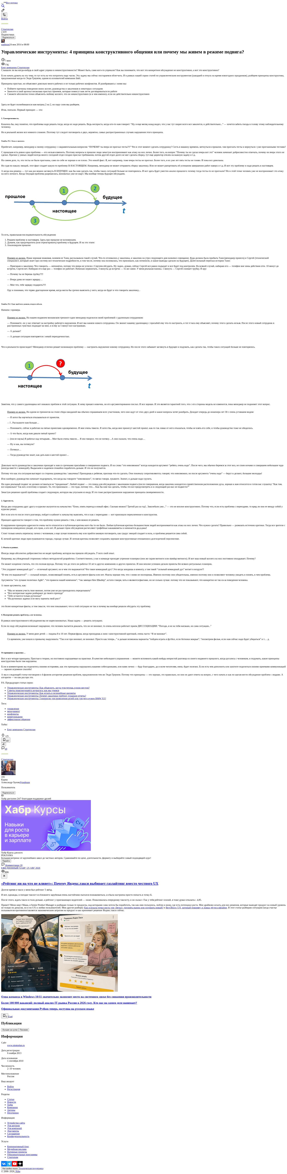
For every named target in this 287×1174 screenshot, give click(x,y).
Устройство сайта (16, 1123)
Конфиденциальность (18, 1136)
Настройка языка (10, 1168)
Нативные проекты (17, 1152)
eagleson (5, 44)
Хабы (10, 1104)
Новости (11, 1102)
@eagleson (24, 782)
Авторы (11, 1110)
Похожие (24, 1030)
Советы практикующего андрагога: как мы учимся (33, 690)
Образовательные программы (22, 1154)
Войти (10, 1086)
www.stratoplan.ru (16, 1045)
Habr (17, 1171)
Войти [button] (4, 18)
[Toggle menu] (2, 3)
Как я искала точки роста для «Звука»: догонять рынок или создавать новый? (123, 907)
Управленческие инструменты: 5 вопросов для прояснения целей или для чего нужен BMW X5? (56, 698)
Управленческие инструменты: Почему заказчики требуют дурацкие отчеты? (46, 696)
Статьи (10, 1099)
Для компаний (14, 1128)
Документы (13, 1131)
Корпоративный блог (18, 1146)
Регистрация (13, 1089)
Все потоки (12, 2)
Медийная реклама (16, 1149)
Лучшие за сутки (9, 1030)
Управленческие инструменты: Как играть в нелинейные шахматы (41, 693)
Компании (12, 1107)
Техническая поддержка (31, 1168)
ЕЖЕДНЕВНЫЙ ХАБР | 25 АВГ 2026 (20, 868)
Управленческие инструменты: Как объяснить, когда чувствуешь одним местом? (48, 687)
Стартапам (12, 1157)
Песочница (13, 1112)
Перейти (6, 861)
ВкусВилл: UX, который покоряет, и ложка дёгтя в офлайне (196, 907)
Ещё (10, 1016)
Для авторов (13, 1125)
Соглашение (13, 1133)
